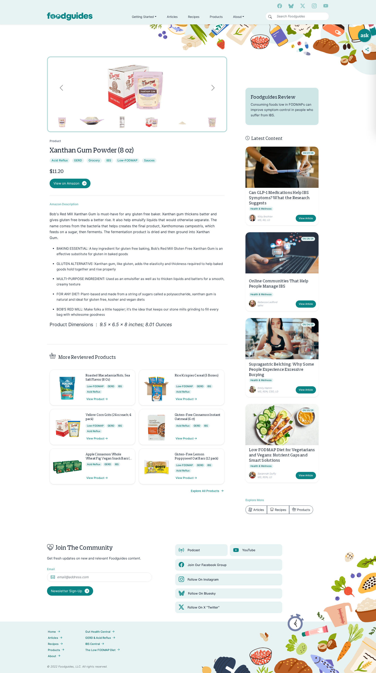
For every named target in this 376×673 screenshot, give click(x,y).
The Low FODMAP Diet (100, 650)
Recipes (193, 17)
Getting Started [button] (143, 17)
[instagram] (314, 6)
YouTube (248, 550)
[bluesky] (291, 6)
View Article (306, 218)
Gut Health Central (97, 631)
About (52, 656)
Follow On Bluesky (202, 593)
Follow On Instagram (203, 579)
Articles (172, 17)
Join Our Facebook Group (207, 565)
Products (216, 17)
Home (52, 631)
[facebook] (279, 6)
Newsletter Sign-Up (67, 591)
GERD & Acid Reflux (98, 637)
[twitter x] (302, 6)
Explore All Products (205, 491)
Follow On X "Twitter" (204, 607)
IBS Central (92, 644)
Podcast (194, 550)
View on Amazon (66, 183)
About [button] (237, 17)
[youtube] (325, 6)
